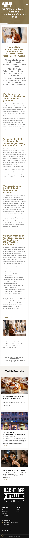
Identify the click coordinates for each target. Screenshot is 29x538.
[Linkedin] (7, 530)
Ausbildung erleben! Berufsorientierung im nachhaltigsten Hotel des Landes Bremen (14, 434)
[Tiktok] (10, 530)
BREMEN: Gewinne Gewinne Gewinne (14, 470)
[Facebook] (5, 530)
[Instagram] (2, 530)
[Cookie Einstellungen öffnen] (2, 536)
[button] (26, 4)
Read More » (5, 408)
